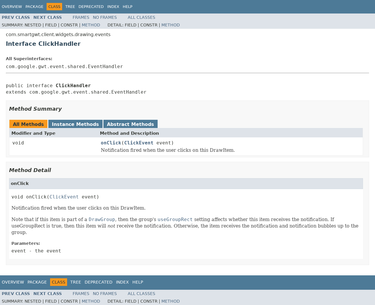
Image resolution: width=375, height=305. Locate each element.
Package (34, 6)
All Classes (141, 17)
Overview (12, 6)
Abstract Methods (130, 124)
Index (113, 6)
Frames (81, 17)
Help (127, 6)
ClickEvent (139, 143)
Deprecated (91, 6)
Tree (70, 6)
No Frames (105, 17)
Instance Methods (75, 124)
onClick (111, 143)
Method (91, 25)
